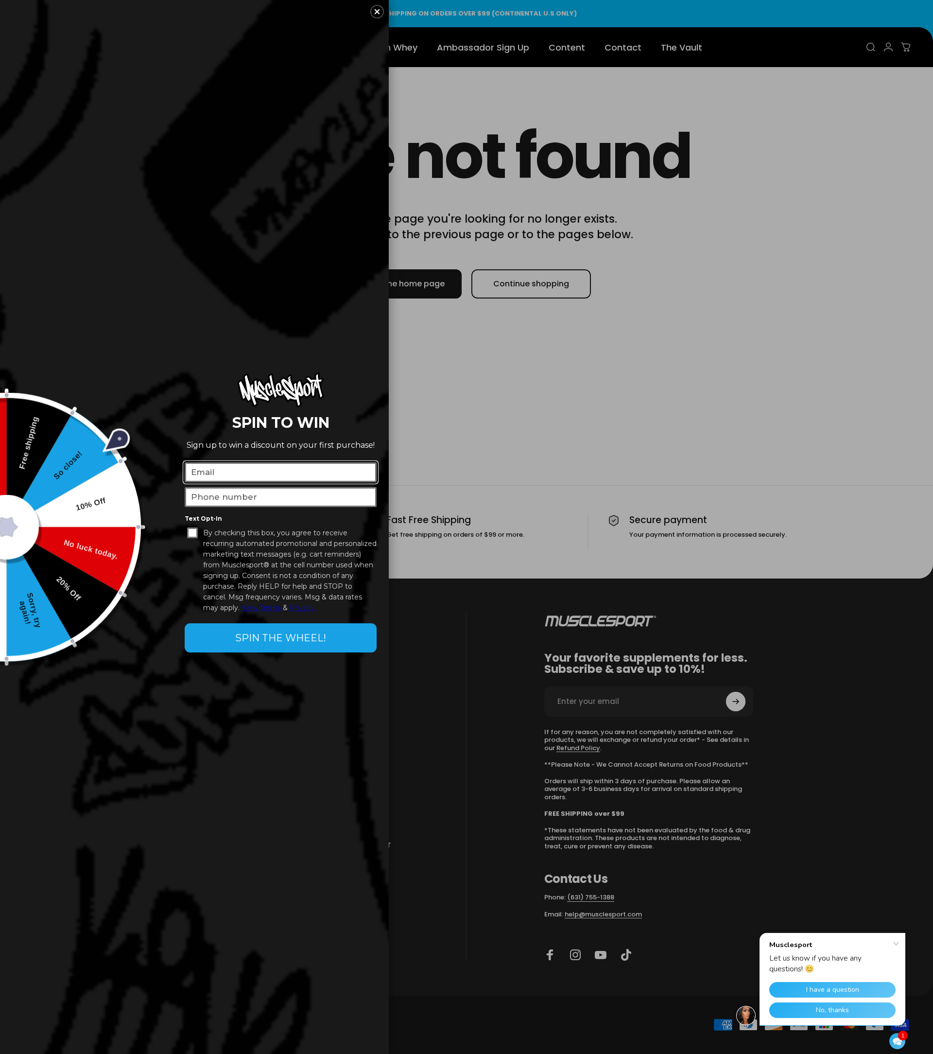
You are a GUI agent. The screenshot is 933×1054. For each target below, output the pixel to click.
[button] (897, 1041)
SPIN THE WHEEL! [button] (280, 638)
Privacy (302, 607)
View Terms (261, 607)
